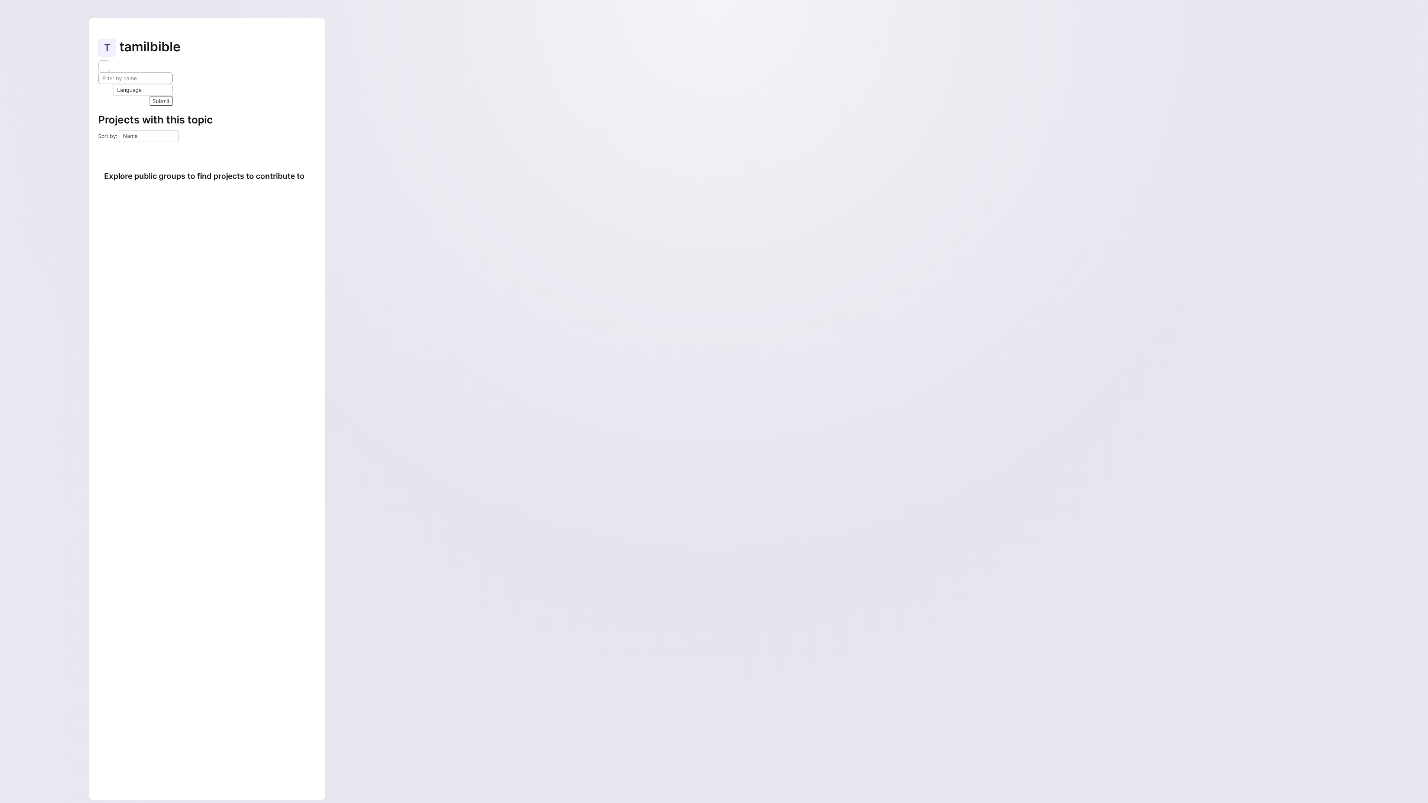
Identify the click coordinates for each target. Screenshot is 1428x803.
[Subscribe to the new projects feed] (104, 66)
